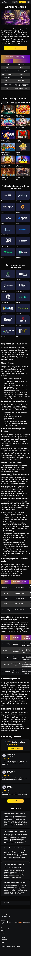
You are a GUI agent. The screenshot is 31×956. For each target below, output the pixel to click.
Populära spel (3, 102)
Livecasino (12, 102)
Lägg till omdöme (15, 748)
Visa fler (15, 801)
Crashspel (20, 102)
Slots (27, 102)
